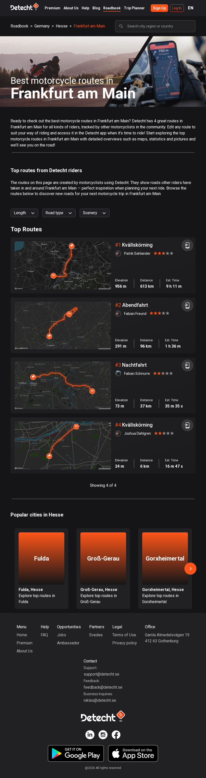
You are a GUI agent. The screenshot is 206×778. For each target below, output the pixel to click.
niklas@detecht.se (100, 700)
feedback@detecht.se (103, 687)
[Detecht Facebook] (116, 735)
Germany (42, 26)
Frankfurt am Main (89, 26)
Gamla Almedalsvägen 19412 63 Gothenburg (167, 638)
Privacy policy (124, 643)
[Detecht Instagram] (103, 735)
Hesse (62, 26)
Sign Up (159, 8)
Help (85, 8)
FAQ (44, 635)
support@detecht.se (101, 674)
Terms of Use (124, 635)
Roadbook (112, 8)
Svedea (95, 635)
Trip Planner (134, 8)
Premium (52, 8)
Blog (96, 8)
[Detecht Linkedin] (89, 735)
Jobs (61, 635)
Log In (177, 8)
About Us (71, 8)
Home (22, 635)
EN (190, 8)
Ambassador (68, 643)
